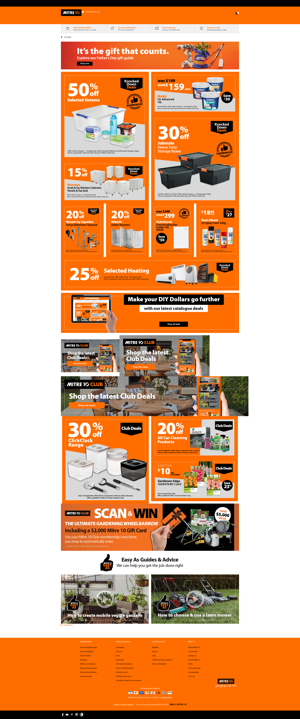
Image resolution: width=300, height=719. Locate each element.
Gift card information (124, 664)
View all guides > (66, 625)
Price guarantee (194, 668)
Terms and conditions (88, 672)
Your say (191, 676)
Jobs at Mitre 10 (194, 660)
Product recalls (213, 27)
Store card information (125, 668)
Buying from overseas (88, 668)
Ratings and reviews (124, 676)
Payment (83, 660)
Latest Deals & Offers (82, 27)
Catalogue (120, 647)
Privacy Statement (159, 664)
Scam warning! (168, 27)
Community (192, 651)
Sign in (155, 651)
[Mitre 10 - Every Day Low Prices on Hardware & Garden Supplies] (71, 12)
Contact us (192, 655)
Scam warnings (86, 676)
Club (154, 655)
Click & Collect (85, 655)
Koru (118, 655)
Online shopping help (88, 647)
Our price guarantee (127, 27)
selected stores (166, 697)
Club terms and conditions (162, 660)
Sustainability (193, 672)
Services (119, 651)
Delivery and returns (88, 664)
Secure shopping (86, 651)
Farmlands (120, 660)
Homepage (67, 37)
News (190, 664)
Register (155, 647)
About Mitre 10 (194, 647)
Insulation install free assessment (128, 680)
